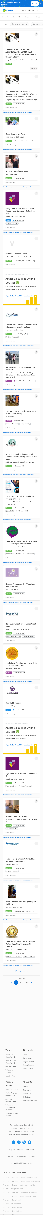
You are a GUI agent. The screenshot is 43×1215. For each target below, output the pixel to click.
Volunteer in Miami (10, 1196)
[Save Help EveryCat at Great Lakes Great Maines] (36, 608)
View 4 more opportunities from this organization (17, 112)
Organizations (11, 1066)
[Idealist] (8, 10)
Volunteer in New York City (12, 1211)
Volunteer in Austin (27, 1185)
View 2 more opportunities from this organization (17, 681)
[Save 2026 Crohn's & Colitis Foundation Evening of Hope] (36, 481)
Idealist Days (10, 1076)
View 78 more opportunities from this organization (18, 880)
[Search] (37, 10)
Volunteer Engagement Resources (10, 1107)
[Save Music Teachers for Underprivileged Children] (36, 886)
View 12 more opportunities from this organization (18, 965)
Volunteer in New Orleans (12, 1207)
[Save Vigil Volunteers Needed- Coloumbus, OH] (36, 758)
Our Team (27, 1090)
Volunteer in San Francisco (30, 1181)
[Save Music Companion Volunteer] (36, 118)
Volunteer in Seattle (10, 1177)
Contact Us (27, 1093)
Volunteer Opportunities (11, 1055)
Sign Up (31, 10)
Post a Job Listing (12, 1089)
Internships (27, 1058)
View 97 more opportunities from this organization (18, 602)
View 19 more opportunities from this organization (18, 232)
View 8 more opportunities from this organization (17, 562)
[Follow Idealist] (13, 1142)
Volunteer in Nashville (28, 1196)
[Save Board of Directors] (36, 687)
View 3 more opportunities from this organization (17, 187)
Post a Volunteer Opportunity (12, 1094)
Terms (10, 1156)
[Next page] (31, 982)
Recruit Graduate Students (12, 1114)
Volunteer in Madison (29, 1192)
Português (30, 1149)
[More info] (36, 34)
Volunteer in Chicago (10, 1192)
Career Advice (28, 1068)
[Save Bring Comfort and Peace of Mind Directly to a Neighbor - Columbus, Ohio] (36, 193)
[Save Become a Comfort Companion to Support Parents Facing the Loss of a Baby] (36, 439)
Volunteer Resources (9, 1071)
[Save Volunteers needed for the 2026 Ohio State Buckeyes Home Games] (36, 526)
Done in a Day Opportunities (11, 1061)
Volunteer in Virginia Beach (13, 1189)
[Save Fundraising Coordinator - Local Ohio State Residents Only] (36, 648)
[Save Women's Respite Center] (36, 801)
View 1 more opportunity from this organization (17, 433)
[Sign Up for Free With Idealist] (21, 286)
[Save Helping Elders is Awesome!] (36, 156)
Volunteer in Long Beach (12, 1200)
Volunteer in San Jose (29, 1177)
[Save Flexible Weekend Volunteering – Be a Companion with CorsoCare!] (36, 309)
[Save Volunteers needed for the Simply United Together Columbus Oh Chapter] (36, 926)
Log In (24, 10)
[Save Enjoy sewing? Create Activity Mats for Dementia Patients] (36, 843)
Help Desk (27, 1097)
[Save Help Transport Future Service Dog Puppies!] (36, 352)
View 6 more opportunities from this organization (17, 150)
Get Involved (6, 17)
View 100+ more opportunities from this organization (18, 346)
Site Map (32, 1156)
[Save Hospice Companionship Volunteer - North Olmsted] (36, 569)
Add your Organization (11, 1100)
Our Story (26, 1086)
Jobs (25, 1054)
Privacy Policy (21, 1156)
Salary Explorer (29, 1065)
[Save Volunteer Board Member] (36, 238)
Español (20, 1149)
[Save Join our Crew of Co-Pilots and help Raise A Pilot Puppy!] (36, 396)
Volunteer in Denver (10, 1185)
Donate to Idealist (30, 1100)
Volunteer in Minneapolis (12, 1203)
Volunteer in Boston (10, 1181)
